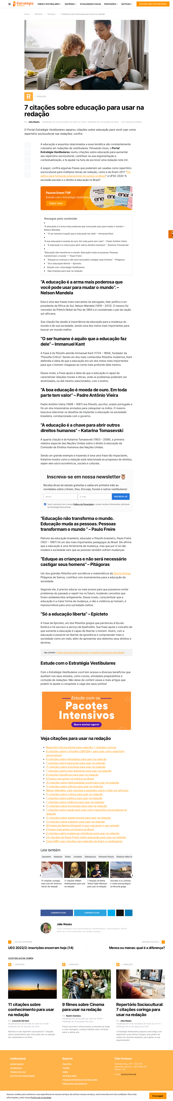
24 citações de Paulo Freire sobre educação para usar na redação (86, 837)
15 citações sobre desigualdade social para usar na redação (82, 782)
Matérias (38, 14)
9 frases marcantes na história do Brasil (70, 778)
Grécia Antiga (122, 573)
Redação (51, 14)
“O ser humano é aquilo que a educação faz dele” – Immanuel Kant (80, 233)
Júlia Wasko (34, 122)
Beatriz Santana (73, 1016)
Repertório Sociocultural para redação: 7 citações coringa (81, 747)
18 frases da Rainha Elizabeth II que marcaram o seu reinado (82, 825)
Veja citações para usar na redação (64, 271)
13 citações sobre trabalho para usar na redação (75, 821)
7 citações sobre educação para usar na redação (75, 763)
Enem (65, 1072)
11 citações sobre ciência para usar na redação (74, 786)
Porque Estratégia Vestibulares (79, 1080)
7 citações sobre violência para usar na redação (75, 802)
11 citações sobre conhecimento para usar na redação (31, 1009)
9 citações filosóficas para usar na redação (72, 774)
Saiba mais (56, 203)
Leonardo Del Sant (20, 1021)
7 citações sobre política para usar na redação (74, 798)
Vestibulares (69, 1076)
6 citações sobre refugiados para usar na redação (76, 759)
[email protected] (128, 1074)
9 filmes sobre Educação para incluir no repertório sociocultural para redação (90, 652)
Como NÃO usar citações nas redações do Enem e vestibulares (84, 841)
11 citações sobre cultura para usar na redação (74, 794)
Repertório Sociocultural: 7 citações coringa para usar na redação (139, 1009)
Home (26, 14)
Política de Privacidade (83, 504)
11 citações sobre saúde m (62, 817)
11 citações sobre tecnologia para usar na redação (76, 806)
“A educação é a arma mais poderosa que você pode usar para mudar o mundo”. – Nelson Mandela (84, 228)
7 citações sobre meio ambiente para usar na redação (78, 770)
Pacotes (66, 1064)
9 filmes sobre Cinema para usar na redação (83, 1007)
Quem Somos (17, 1064)
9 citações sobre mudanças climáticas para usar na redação (82, 833)
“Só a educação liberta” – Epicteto (64, 263)
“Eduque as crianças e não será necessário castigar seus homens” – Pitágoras (86, 259)
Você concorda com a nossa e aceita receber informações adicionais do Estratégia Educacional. (88, 505)
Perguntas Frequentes (74, 1084)
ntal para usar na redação (95, 817)
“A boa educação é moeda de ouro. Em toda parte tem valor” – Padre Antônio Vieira (85, 241)
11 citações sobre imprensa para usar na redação (76, 767)
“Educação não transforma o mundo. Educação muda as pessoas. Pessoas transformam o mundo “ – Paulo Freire (81, 254)
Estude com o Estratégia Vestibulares (66, 267)
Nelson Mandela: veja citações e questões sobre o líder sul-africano (87, 790)
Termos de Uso (18, 1072)
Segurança (16, 1068)
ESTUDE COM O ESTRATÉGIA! (153, 4)
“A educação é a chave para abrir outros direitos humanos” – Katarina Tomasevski (88, 245)
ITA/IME (66, 1068)
